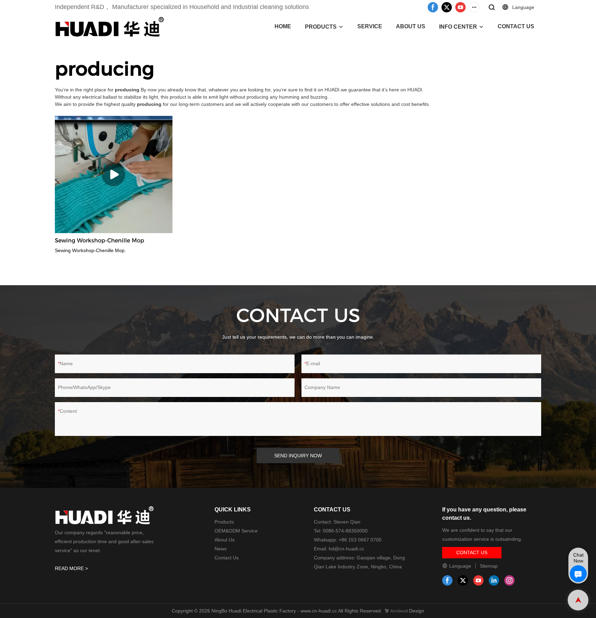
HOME (283, 26)
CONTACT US (516, 26)
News (221, 548)
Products (224, 522)
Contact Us (227, 557)
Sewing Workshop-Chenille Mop (99, 240)
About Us (225, 539)
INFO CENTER (458, 27)
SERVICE (369, 26)
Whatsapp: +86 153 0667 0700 (347, 539)
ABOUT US (410, 26)
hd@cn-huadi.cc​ (346, 548)
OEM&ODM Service (236, 531)
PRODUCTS (321, 27)
